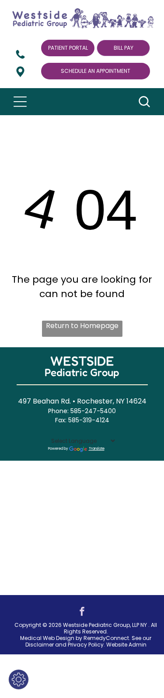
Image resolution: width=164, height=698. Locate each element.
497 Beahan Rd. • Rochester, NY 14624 (82, 401)
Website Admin (126, 644)
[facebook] (82, 612)
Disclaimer (39, 644)
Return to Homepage (82, 326)
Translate (97, 448)
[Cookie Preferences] (18, 679)
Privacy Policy (86, 644)
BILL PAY (123, 47)
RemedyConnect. (107, 638)
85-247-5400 (95, 411)
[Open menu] (20, 101)
